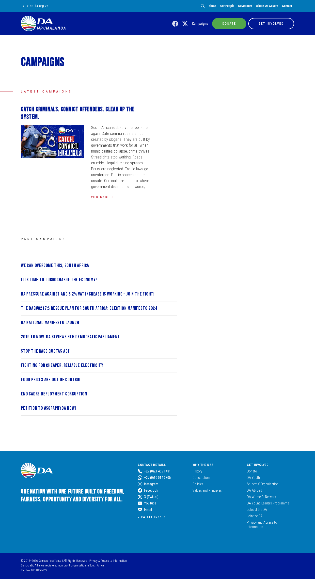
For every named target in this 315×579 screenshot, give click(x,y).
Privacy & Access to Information (108, 561)
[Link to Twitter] (185, 23)
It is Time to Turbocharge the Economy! (59, 280)
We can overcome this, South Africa (55, 265)
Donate (252, 471)
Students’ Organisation (263, 484)
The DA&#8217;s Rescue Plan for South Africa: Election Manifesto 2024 (89, 308)
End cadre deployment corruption (54, 394)
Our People (227, 6)
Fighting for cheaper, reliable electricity (62, 365)
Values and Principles (207, 490)
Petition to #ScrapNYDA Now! (48, 408)
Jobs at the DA (257, 510)
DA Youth (253, 478)
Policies (197, 484)
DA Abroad (254, 490)
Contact (287, 6)
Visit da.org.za (37, 5)
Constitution (201, 478)
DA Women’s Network (261, 497)
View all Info (150, 517)
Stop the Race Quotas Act (45, 351)
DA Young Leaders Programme (268, 503)
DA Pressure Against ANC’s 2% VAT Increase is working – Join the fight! (88, 294)
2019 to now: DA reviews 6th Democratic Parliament (70, 337)
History (197, 471)
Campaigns (200, 24)
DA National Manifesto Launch (50, 323)
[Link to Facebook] (175, 23)
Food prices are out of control (51, 380)
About (212, 6)
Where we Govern (267, 6)
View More (100, 197)
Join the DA (255, 516)
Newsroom (245, 6)
